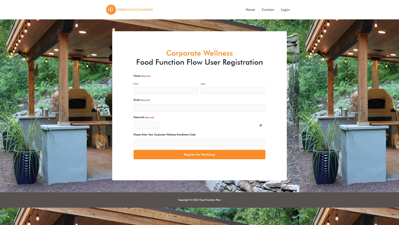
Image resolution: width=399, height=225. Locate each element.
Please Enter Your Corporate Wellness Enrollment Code (165, 134)
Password (144, 117)
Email (142, 99)
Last (203, 83)
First (136, 83)
